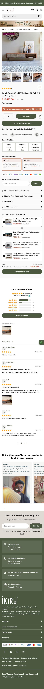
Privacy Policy (7, 662)
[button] (6, 88)
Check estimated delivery (11, 179)
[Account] (36, 10)
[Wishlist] (32, 10)
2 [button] (21, 443)
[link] (8, 222)
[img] (6, 352)
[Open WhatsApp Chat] (41, 342)
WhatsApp (17, 547)
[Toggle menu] (3, 10)
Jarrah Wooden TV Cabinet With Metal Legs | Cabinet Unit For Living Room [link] (26, 254)
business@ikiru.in (14, 575)
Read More (10, 616)
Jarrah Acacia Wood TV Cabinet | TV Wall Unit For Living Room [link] (25, 220)
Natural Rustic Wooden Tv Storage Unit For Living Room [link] (26, 233)
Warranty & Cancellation (10, 658)
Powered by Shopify (19, 666)
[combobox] (22, 16)
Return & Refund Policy (29, 658)
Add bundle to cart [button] (22, 271)
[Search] (39, 16)
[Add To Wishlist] (39, 116)
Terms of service (20, 662)
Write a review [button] (22, 315)
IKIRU (9, 666)
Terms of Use (30, 531)
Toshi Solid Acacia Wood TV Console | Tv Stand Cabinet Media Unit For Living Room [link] (27, 244)
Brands (11, 29)
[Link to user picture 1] (7, 400)
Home (4, 29)
